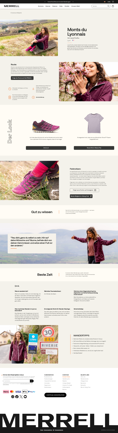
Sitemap (41, 430)
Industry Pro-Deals (67, 385)
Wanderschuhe (84, 379)
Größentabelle (66, 387)
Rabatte (65, 381)
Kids (61, 6)
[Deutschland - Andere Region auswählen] (105, 2)
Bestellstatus (47, 387)
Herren (48, 6)
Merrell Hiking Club (85, 387)
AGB (31, 383)
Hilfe (109, 1)
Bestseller (83, 385)
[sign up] (32, 381)
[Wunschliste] (113, 1)
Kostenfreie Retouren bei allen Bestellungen (59, 1)
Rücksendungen (48, 379)
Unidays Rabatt (67, 383)
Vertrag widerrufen (55, 395)
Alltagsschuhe (84, 381)
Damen (54, 6)
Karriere (65, 389)
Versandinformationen (50, 381)
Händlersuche (66, 379)
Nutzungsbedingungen (59, 430)
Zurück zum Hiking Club (17, 12)
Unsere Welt (75, 6)
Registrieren (47, 385)
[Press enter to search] (108, 6)
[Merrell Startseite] (11, 6)
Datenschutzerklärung (6, 384)
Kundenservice (48, 376)
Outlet (67, 6)
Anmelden (47, 383)
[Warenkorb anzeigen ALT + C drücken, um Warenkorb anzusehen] (113, 6)
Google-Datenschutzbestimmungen (25, 383)
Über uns (83, 376)
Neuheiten (83, 383)
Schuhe (40, 6)
